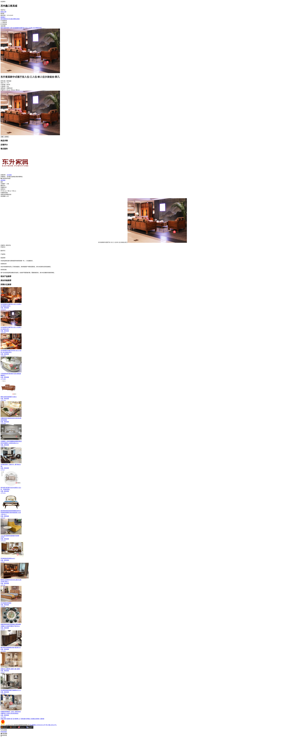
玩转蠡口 (28, 718)
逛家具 (8, 718)
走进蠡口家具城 (35, 718)
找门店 (9, 19)
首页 (2, 19)
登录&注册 (3, 11)
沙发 (11, 27)
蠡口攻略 (13, 19)
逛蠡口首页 (4, 718)
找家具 (5, 27)
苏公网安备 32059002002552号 (37, 725)
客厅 (8, 27)
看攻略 (16, 718)
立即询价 (6, 136)
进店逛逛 (3, 180)
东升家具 (9, 175)
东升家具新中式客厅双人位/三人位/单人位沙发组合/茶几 (27, 27)
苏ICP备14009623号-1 (51, 725)
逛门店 (12, 718)
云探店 (18, 19)
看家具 (5, 19)
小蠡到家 (41, 718)
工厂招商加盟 (22, 718)
